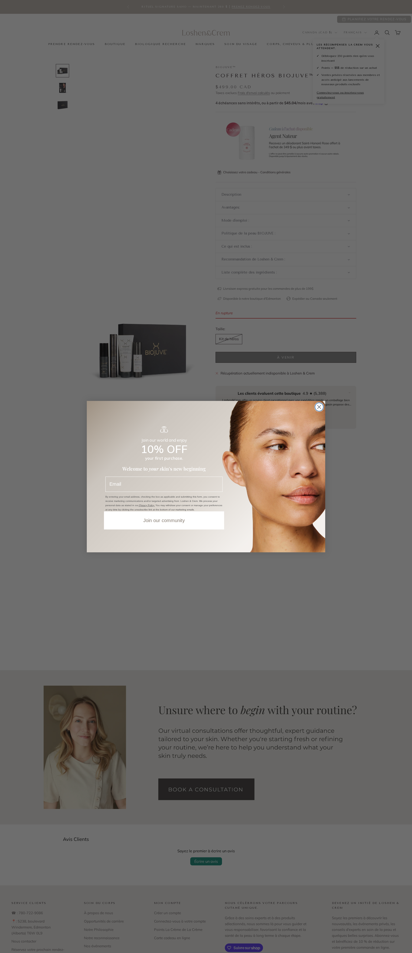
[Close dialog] (319, 407)
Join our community (164, 520)
